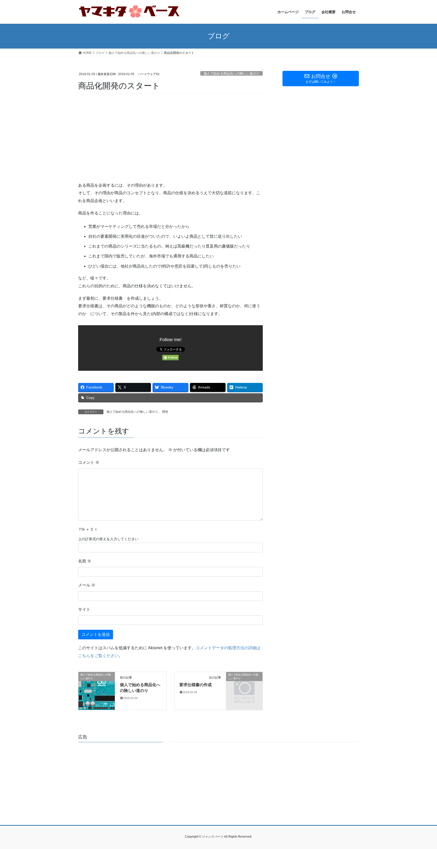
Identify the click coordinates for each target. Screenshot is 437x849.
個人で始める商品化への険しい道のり (231, 73)
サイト (84, 609)
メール (86, 585)
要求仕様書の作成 (195, 685)
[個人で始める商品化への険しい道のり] (96, 690)
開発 (165, 411)
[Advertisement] (170, 138)
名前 (84, 561)
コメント (88, 462)
